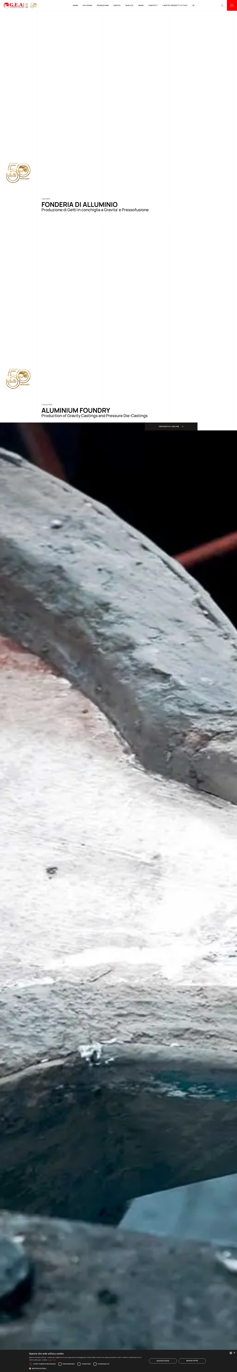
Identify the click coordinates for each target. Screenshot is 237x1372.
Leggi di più (52, 1360)
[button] (87, 1368)
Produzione (103, 5)
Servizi (117, 5)
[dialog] (118, 1361)
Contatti (153, 5)
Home (75, 5)
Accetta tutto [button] (163, 1361)
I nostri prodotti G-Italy (175, 5)
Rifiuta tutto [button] (192, 1361)
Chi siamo (87, 5)
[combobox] (231, 1353)
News (141, 5)
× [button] (234, 1353)
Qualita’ (129, 5)
